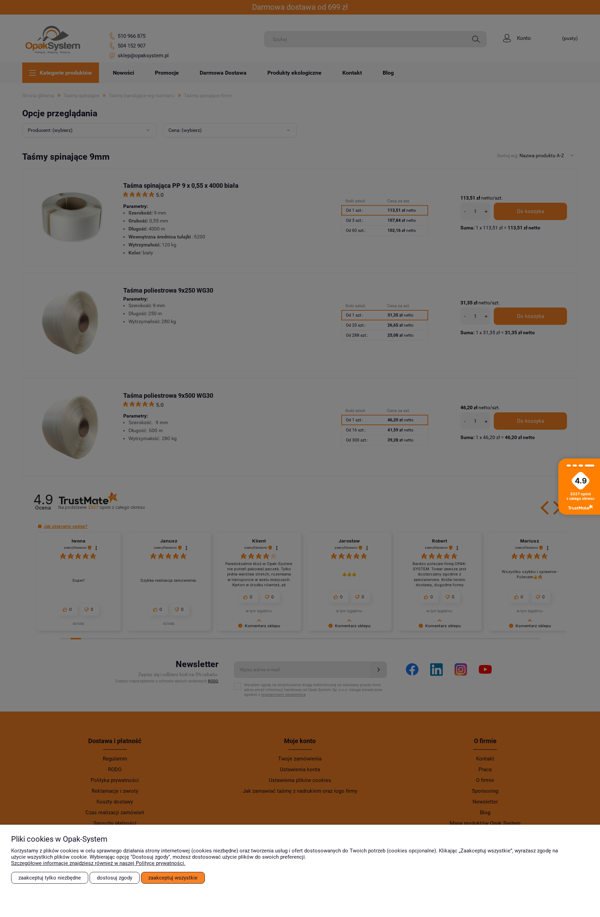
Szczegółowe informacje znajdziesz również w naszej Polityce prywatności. (98, 863)
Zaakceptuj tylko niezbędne (49, 878)
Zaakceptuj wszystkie (173, 878)
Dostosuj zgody (114, 878)
